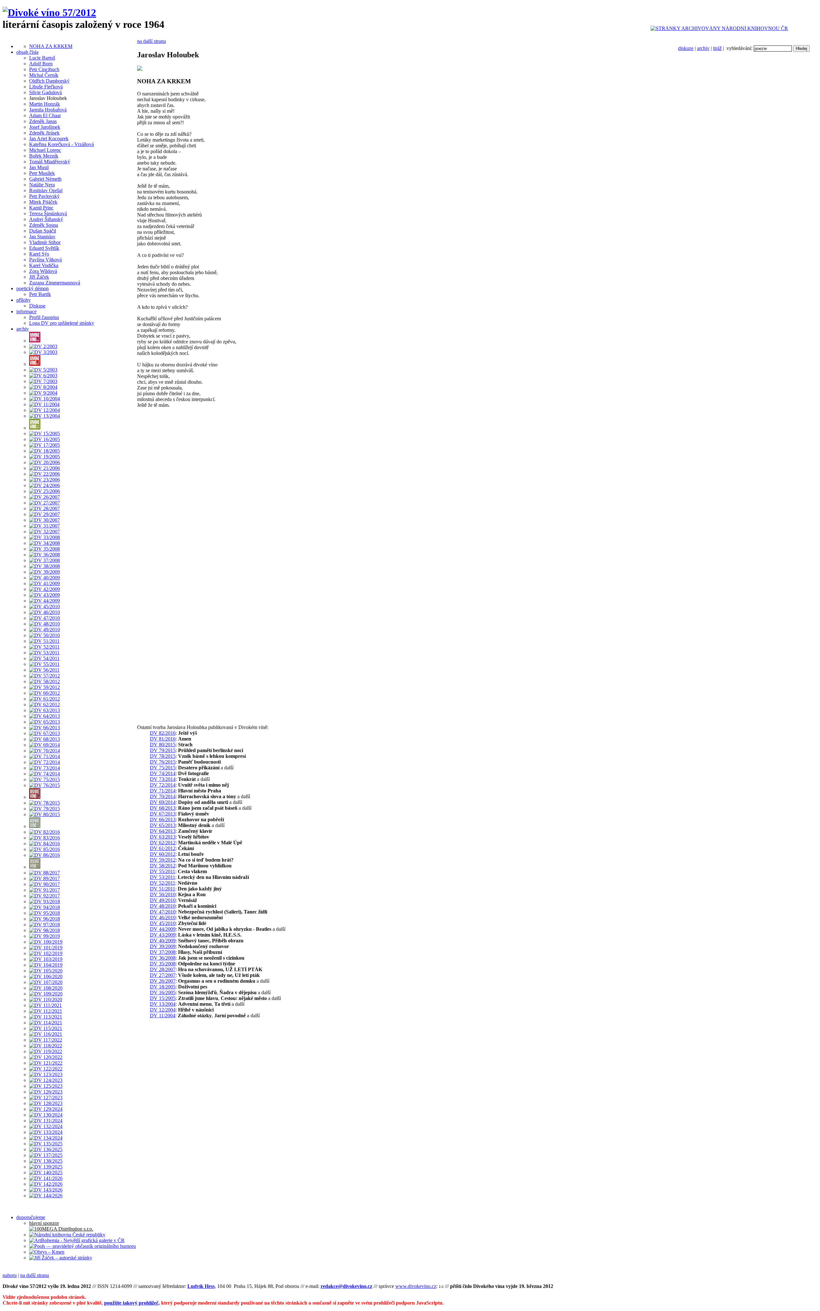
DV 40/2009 (163, 940)
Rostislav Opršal (45, 190)
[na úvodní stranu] (49, 12)
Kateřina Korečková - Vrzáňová (61, 144)
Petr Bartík (40, 294)
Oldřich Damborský (49, 81)
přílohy (23, 300)
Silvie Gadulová (45, 92)
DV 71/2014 (163, 790)
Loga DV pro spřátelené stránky (61, 323)
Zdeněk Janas (43, 121)
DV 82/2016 (163, 733)
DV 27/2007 (163, 975)
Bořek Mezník (43, 156)
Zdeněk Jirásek (44, 132)
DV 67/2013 (163, 813)
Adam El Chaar (45, 115)
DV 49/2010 (163, 900)
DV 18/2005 (163, 986)
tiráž (717, 48)
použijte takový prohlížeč (131, 1303)
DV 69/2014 (163, 802)
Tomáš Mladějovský (49, 161)
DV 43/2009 (163, 935)
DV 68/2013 (163, 808)
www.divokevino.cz (415, 1286)
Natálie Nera (42, 184)
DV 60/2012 (163, 854)
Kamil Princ (41, 207)
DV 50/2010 (163, 894)
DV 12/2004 (163, 1009)
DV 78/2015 (163, 756)
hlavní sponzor (44, 1223)
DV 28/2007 (163, 969)
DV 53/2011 (162, 877)
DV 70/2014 (163, 796)
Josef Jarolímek (44, 127)
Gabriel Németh (45, 179)
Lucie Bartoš (42, 58)
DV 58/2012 (163, 865)
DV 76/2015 (163, 762)
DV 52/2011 (162, 883)
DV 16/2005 (163, 992)
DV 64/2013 (163, 831)
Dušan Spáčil (42, 231)
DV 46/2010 (163, 917)
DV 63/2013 (163, 837)
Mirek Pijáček (43, 202)
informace (26, 311)
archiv (703, 48)
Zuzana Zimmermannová (54, 282)
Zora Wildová (43, 271)
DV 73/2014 (163, 779)
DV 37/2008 (163, 952)
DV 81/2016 (163, 739)
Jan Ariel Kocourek (49, 138)
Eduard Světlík (44, 248)
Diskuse (37, 305)
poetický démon (32, 288)
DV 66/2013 (163, 819)
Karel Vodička (43, 265)
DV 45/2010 (163, 923)
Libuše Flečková (46, 86)
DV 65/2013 (163, 825)
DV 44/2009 (163, 929)
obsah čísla (27, 52)
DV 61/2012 (163, 848)
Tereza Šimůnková (48, 213)
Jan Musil (39, 167)
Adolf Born (41, 63)
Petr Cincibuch (44, 69)
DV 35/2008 (163, 963)
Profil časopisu (44, 317)
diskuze (685, 48)
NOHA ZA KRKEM (50, 46)
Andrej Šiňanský (46, 219)
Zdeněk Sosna (43, 225)
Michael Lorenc (45, 150)
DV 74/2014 (163, 773)
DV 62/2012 (163, 842)
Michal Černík (43, 75)
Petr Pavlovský (44, 196)
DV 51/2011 (162, 888)
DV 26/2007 (163, 981)
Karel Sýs (39, 254)
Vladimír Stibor (45, 242)
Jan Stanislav (42, 236)
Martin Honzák (44, 104)
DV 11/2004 (162, 1015)
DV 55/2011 (162, 871)
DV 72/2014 (163, 785)
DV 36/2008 (163, 958)
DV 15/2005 (163, 998)
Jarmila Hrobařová (48, 109)
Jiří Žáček (39, 277)
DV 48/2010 (163, 906)
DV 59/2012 (163, 860)
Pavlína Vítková (45, 259)
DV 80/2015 (163, 744)
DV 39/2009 (163, 946)
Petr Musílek (42, 173)
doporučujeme (30, 1217)
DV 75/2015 (163, 767)
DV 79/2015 (163, 750)
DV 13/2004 (163, 1004)
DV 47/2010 (163, 911)
